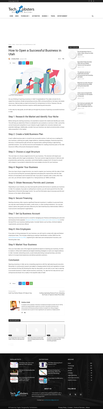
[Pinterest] (27, 63)
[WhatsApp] (93, 1)
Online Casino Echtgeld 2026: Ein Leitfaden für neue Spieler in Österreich (85, 94)
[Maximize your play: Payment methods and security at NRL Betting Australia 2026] (72, 85)
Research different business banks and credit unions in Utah (43, 220)
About (88, 407)
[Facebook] (89, 1)
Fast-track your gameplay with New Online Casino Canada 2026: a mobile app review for (85, 105)
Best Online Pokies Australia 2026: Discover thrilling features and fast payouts (36, 339)
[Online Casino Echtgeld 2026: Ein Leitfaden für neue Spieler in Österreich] (72, 96)
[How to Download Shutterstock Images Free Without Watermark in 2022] (14, 379)
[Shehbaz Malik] (10, 59)
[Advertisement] (51, 30)
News (13, 44)
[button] (92, 16)
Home (10, 44)
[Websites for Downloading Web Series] (14, 372)
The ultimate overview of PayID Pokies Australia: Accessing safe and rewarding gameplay (55, 339)
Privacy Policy (62, 407)
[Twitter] (91, 1)
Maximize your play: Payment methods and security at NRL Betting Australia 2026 (84, 84)
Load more (80, 113)
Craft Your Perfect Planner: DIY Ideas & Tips (20, 293)
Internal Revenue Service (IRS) (17, 237)
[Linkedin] (24, 312)
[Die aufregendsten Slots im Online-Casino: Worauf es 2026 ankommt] (17, 330)
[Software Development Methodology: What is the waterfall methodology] (43, 372)
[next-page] (12, 345)
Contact (70, 407)
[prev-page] (10, 345)
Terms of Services (79, 407)
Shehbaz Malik (15, 58)
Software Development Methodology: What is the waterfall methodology (54, 372)
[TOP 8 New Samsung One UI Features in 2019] (43, 364)
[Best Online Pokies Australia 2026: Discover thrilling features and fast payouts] (36, 330)
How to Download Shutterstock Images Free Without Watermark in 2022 (27, 379)
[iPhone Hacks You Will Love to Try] (43, 380)
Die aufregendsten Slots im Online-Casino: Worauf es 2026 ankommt (85, 53)
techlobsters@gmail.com (51, 400)
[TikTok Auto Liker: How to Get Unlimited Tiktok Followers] (14, 364)
